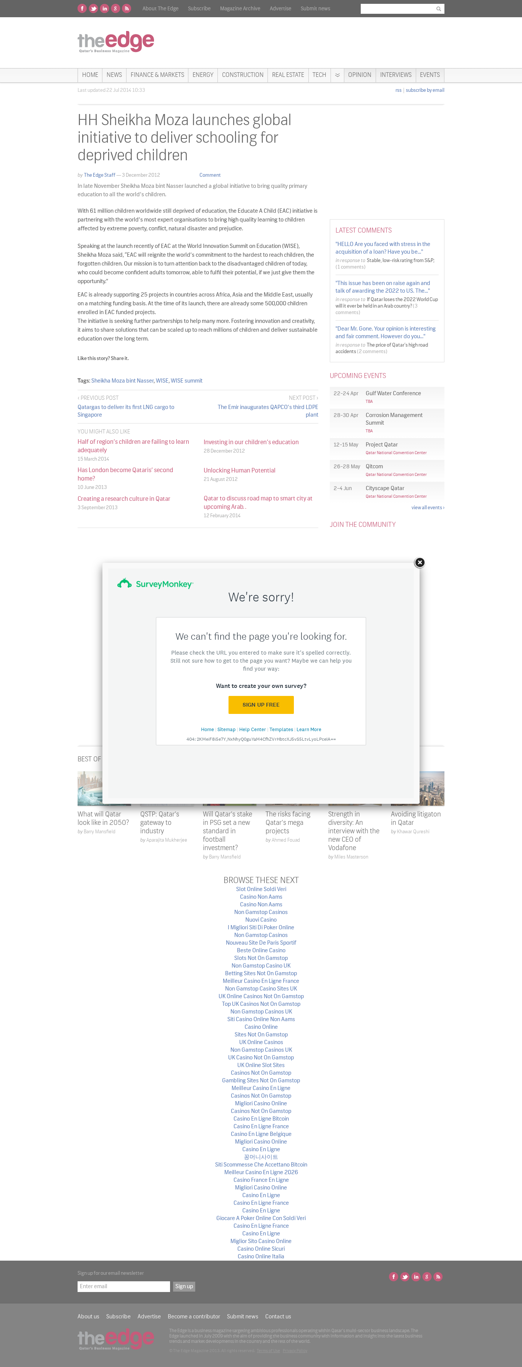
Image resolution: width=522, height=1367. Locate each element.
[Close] (419, 563)
